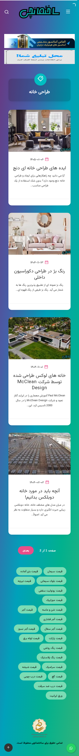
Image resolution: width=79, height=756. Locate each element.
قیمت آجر (27, 610)
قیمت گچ (57, 677)
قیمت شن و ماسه (52, 610)
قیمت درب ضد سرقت (50, 686)
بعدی (26, 550)
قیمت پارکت (55, 638)
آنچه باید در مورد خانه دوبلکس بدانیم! (39, 494)
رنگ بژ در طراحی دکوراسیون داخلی (39, 274)
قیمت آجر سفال (53, 629)
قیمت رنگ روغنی (52, 648)
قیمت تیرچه (24, 581)
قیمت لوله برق (31, 638)
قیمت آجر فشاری (52, 619)
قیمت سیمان (54, 571)
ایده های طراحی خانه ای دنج (39, 168)
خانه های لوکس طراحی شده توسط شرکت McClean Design (39, 382)
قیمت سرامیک (54, 667)
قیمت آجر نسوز (26, 629)
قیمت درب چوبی (33, 677)
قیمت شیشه (29, 667)
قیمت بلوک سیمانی (51, 581)
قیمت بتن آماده (29, 571)
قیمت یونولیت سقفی (50, 591)
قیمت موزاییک (54, 600)
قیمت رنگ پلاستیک (51, 657)
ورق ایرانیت (56, 696)
